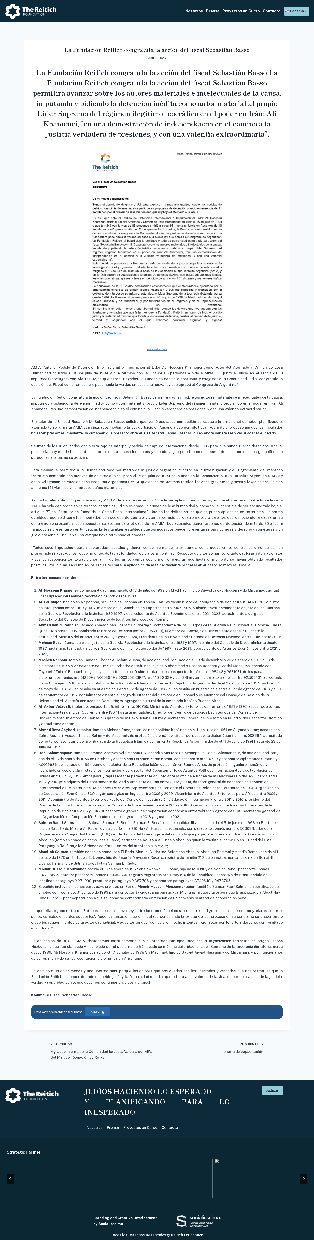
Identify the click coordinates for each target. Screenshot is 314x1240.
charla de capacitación (243, 1048)
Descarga (98, 1011)
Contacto (271, 11)
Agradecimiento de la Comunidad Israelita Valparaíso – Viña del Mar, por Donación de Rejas (101, 1051)
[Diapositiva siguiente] (303, 1179)
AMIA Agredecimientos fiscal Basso (58, 1012)
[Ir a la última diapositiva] (10, 1179)
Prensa (213, 11)
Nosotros (194, 11)
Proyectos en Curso (241, 11)
